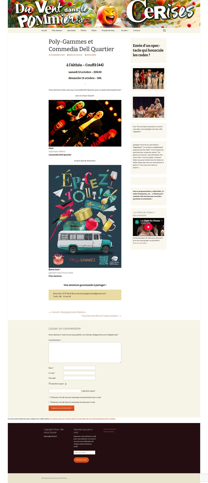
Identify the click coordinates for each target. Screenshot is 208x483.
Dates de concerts (75, 55)
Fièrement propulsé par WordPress (54, 478)
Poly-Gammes (57, 30)
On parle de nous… (109, 30)
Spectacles (71, 30)
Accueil (44, 30)
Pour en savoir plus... (140, 243)
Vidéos (94, 30)
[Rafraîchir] (66, 383)
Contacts (136, 30)
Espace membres (110, 429)
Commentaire (55, 340)
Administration (109, 431)
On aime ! (124, 30)
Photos (83, 30)
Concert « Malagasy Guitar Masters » (67, 312)
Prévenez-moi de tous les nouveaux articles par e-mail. (73, 402)
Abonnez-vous (81, 460)
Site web (52, 378)
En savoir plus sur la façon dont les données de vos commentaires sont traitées (82, 418)
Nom (51, 368)
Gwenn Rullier (91, 55)
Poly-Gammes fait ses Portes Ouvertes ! (101, 315)
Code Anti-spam (88, 391)
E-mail (52, 373)
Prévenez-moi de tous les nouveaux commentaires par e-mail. (76, 397)
